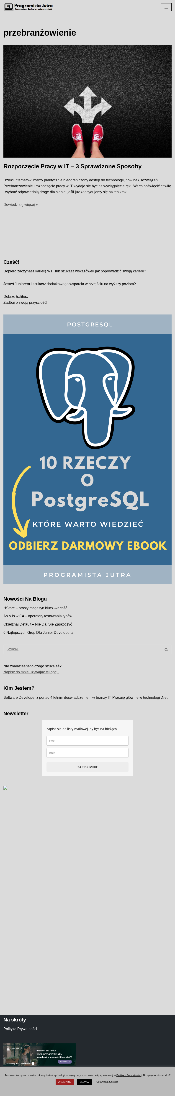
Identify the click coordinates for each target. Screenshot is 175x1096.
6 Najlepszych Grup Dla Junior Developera (38, 632)
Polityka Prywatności (20, 1029)
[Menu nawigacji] (166, 7)
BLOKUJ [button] (85, 1081)
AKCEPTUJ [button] (64, 1081)
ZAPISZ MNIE (87, 767)
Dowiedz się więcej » (20, 205)
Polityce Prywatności (129, 1075)
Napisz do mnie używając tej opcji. (31, 672)
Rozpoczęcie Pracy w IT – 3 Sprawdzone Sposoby (72, 166)
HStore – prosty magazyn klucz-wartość (35, 608)
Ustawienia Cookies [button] (107, 1081)
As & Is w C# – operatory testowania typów (37, 616)
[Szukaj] (166, 649)
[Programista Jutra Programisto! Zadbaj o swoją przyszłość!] (29, 7)
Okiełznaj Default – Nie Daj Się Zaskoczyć (37, 624)
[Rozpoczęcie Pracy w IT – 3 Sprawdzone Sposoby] (87, 101)
